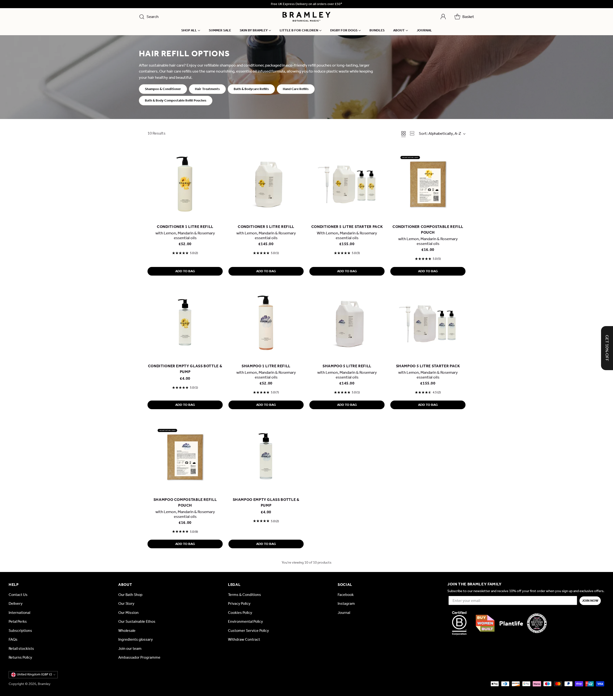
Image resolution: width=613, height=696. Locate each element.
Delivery (16, 603)
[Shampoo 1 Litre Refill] (266, 322)
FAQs (13, 639)
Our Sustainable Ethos (136, 621)
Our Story (126, 603)
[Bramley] (306, 17)
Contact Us (18, 594)
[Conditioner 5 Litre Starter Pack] (347, 183)
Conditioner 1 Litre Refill (185, 226)
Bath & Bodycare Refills (251, 89)
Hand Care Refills (296, 89)
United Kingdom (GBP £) (34, 674)
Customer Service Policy (248, 630)
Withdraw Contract (244, 639)
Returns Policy (20, 657)
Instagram (346, 603)
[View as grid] (403, 133)
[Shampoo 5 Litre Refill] (347, 322)
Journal (344, 612)
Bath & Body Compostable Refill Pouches (175, 100)
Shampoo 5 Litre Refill (347, 366)
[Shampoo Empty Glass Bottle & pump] (266, 456)
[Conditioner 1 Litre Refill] (185, 183)
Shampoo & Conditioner (163, 89)
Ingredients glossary (135, 639)
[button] (607, 348)
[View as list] (412, 133)
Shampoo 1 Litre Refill (266, 366)
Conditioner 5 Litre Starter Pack (347, 226)
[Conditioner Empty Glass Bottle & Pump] (185, 322)
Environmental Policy (245, 621)
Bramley (44, 684)
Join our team (130, 648)
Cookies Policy (240, 612)
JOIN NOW (590, 601)
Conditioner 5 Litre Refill (266, 226)
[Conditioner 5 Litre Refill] (266, 183)
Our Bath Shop (130, 594)
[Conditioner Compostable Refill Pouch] (427, 183)
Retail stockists (21, 648)
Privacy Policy (239, 603)
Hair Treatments (207, 89)
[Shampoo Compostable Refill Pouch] (185, 456)
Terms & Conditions (244, 594)
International (19, 612)
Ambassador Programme (139, 657)
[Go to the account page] (443, 16)
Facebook (346, 594)
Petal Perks (18, 621)
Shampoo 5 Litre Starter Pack (428, 366)
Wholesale (127, 630)
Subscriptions (20, 630)
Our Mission (128, 612)
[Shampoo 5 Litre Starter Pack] (427, 322)
